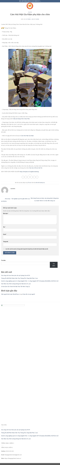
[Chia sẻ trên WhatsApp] (23, 177)
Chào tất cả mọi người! (28, 294)
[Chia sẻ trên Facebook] (25, 177)
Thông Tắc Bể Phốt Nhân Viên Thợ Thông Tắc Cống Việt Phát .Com (19, 278)
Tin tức (30, 12)
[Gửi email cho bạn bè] (31, 177)
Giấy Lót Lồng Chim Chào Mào (21, 118)
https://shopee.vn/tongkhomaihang (29, 171)
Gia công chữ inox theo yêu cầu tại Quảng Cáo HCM (15, 275)
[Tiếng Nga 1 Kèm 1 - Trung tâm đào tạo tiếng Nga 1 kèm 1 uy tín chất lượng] (30, 5)
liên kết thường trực (40, 182)
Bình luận (5, 213)
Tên (4, 227)
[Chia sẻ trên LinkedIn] (37, 177)
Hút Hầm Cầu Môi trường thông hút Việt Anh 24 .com (16, 283)
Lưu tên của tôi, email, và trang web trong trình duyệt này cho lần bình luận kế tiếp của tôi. (27, 249)
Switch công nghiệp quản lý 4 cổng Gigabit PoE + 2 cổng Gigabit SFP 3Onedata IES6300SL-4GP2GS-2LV (30, 281)
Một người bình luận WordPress (10, 294)
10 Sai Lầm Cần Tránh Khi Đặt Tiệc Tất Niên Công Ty (15, 286)
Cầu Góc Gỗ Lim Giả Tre (35, 168)
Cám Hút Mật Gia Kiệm (27, 135)
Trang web (5, 241)
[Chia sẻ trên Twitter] (28, 177)
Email (4, 234)
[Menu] (2, 6)
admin (37, 19)
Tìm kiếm (3, 260)
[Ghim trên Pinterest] (34, 177)
